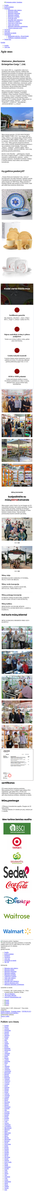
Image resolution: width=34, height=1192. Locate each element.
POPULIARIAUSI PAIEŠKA (9, 1013)
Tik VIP (6, 962)
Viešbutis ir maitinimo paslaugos (17, 38)
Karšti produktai (9, 7)
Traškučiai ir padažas (14, 21)
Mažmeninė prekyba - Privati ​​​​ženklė (18, 36)
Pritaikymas (7, 39)
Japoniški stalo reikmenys (15, 20)
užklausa (3, 947)
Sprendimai (7, 34)
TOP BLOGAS (26, 1011)
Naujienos (7, 29)
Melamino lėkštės (13, 12)
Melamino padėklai (13, 15)
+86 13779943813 (9, 994)
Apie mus (7, 31)
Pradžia (6, 5)
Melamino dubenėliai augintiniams (18, 26)
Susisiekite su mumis (10, 33)
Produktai (7, 8)
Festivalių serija (12, 18)
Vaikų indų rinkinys (13, 25)
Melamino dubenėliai (14, 13)
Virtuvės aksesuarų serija (15, 28)
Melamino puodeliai (13, 16)
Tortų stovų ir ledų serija (15, 23)
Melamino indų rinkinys (15, 10)
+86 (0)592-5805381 (10, 995)
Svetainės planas (16, 1011)
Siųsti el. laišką (5, 1016)
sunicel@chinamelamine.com (12, 997)
